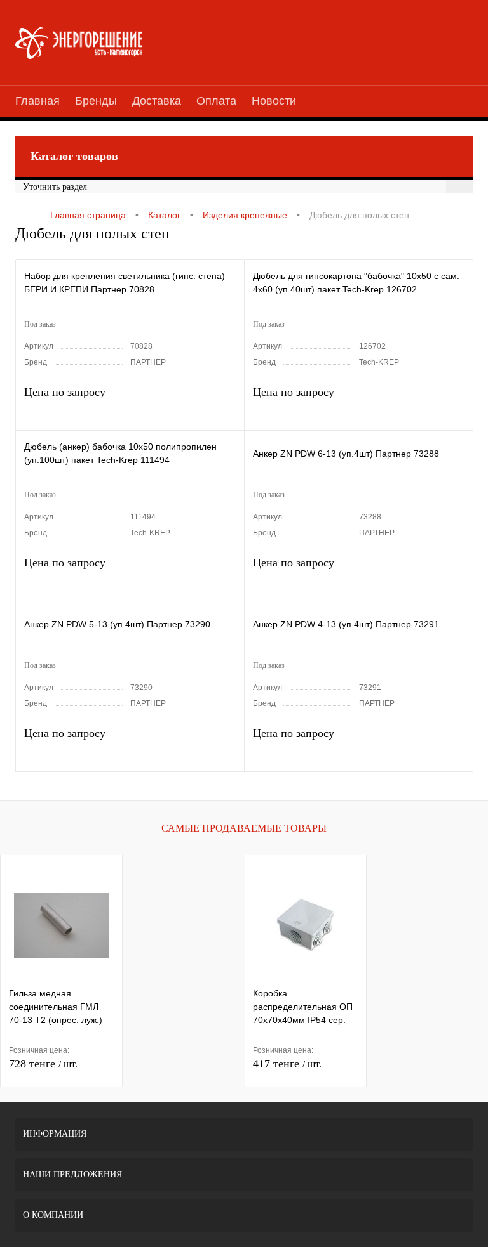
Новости (274, 101)
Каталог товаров (74, 156)
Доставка (156, 101)
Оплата (216, 101)
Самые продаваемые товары (244, 828)
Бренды (96, 101)
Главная (37, 101)
